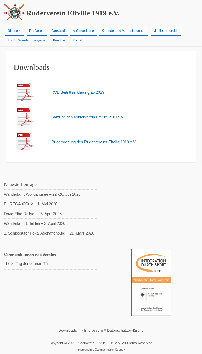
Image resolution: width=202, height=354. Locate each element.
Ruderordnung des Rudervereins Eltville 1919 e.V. (94, 142)
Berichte (59, 40)
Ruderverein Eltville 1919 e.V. (72, 13)
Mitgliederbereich (165, 31)
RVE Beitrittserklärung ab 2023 (77, 92)
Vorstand (58, 31)
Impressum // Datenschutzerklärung (114, 330)
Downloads (67, 330)
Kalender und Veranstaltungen (123, 31)
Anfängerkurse (83, 31)
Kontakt (78, 40)
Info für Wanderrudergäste (26, 40)
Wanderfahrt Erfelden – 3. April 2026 (34, 223)
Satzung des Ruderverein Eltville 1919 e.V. (87, 117)
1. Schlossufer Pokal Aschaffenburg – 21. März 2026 (49, 233)
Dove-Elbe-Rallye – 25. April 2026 (33, 213)
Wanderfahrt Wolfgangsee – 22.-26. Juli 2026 (42, 194)
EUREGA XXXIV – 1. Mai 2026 (30, 204)
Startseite (14, 31)
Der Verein (36, 31)
